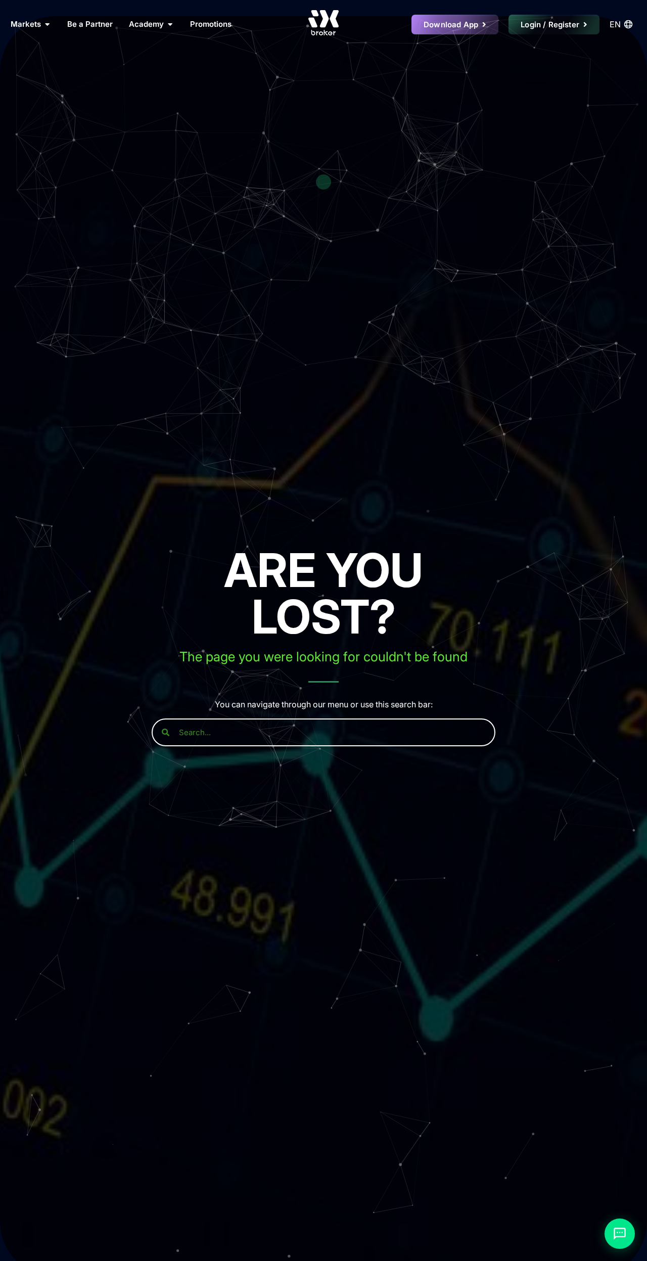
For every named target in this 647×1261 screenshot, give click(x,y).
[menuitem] (623, 24)
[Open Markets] (47, 24)
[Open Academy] (170, 24)
